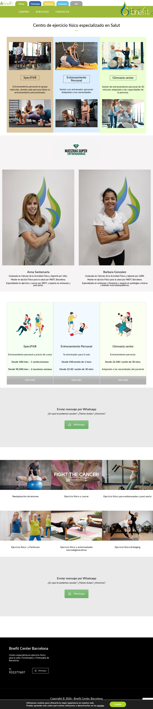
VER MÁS (30, 380)
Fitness (21, 4)
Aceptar (118, 704)
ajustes (100, 705)
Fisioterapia (35, 4)
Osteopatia (62, 4)
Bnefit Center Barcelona (88, 698)
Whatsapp (79, 424)
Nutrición (49, 4)
